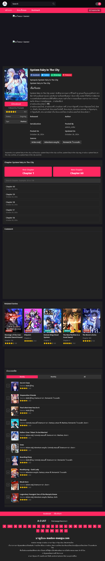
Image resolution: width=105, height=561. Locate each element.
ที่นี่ (48, 104)
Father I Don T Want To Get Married (33, 432)
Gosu (22, 445)
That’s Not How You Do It (29, 408)
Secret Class (25, 383)
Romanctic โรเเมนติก (71, 142)
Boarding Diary (26, 457)
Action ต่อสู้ (36, 142)
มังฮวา (86, 423)
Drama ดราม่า (39, 398)
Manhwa (65, 423)
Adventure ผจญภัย (51, 142)
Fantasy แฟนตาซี (55, 423)
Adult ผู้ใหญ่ (30, 386)
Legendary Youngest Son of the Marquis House (38, 494)
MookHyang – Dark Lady (29, 470)
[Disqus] (52, 265)
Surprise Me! (95, 10)
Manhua (23, 121)
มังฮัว (55, 497)
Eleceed (23, 420)
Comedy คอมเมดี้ (32, 423)
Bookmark (47, 514)
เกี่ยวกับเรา (58, 514)
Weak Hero (24, 482)
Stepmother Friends (28, 395)
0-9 (10, 526)
